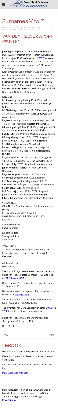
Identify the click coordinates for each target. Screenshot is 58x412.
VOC (41, 58)
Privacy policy (9, 399)
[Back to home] (29, 4)
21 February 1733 (15, 278)
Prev (6, 335)
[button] (3, 4)
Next (52, 335)
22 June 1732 (22, 294)
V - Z (37, 29)
